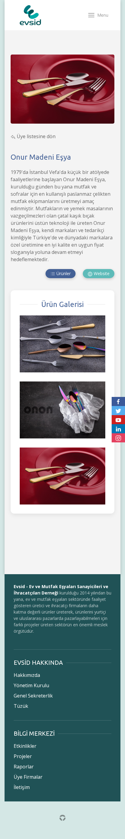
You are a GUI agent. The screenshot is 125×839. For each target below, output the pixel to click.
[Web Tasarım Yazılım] (62, 817)
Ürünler (63, 273)
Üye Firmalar (28, 777)
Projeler (23, 756)
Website (101, 273)
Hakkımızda (27, 675)
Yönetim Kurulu (31, 685)
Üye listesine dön (35, 136)
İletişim (22, 787)
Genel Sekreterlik (33, 695)
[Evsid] (30, 15)
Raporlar (24, 766)
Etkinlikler (25, 746)
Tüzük (21, 706)
